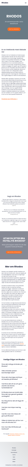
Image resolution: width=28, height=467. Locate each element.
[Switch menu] (25, 3)
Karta (14, 454)
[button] (14, 29)
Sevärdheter (14, 452)
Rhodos (14, 448)
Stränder (14, 450)
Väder (14, 459)
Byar (14, 457)
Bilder (14, 461)
